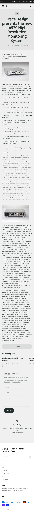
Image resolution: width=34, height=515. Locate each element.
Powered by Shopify (17, 510)
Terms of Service (16, 381)
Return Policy (5, 473)
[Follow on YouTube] (3, 496)
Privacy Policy (7, 381)
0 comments (25, 45)
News (17, 13)
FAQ (3, 476)
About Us (4, 470)
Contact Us (5, 479)
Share (18, 346)
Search (3, 467)
